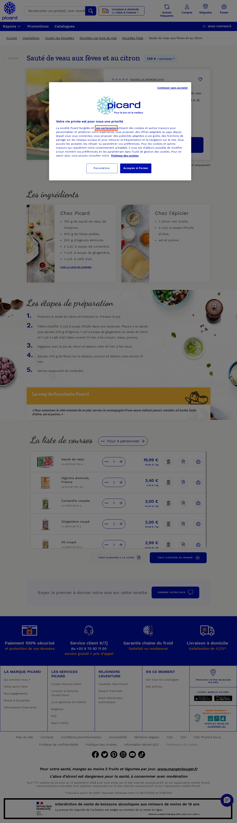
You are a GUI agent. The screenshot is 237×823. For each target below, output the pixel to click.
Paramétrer (102, 168)
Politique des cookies (125, 155)
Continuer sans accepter (172, 87)
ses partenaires (106, 128)
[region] (120, 131)
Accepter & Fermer (135, 168)
